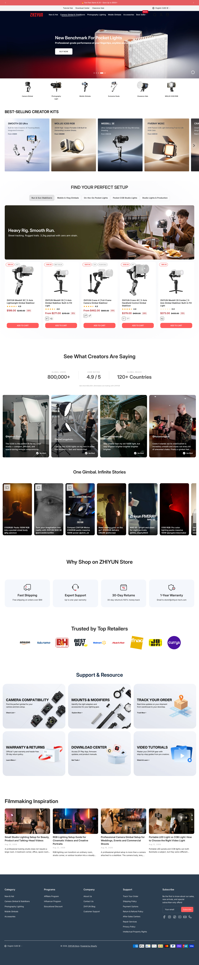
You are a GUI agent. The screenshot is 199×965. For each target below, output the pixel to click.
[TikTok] (174, 917)
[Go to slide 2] (96, 73)
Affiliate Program (51, 896)
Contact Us (88, 901)
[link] (25, 643)
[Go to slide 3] (98, 73)
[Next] (194, 3)
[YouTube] (179, 917)
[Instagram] (169, 917)
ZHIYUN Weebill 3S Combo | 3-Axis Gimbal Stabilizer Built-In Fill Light (176, 303)
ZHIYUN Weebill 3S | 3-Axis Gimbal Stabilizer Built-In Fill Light (58, 303)
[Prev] (5, 3)
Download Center (82, 8)
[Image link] (27, 90)
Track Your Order (130, 896)
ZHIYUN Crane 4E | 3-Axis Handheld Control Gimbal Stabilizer (134, 303)
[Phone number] (190, 917)
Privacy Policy (129, 926)
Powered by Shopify (88, 946)
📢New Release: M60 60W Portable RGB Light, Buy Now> (80, 3)
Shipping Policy (130, 901)
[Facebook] (164, 917)
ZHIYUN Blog (89, 906)
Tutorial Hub (68, 8)
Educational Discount (53, 906)
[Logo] (36, 15)
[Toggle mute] (27, 531)
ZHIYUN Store (73, 946)
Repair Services (130, 921)
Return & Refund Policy (133, 911)
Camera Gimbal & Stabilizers (17, 901)
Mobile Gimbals (11, 911)
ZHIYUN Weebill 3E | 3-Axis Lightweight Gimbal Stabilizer (21, 301)
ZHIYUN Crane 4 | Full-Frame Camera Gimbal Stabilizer (97, 301)
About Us (88, 896)
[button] (161, 8)
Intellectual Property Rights (135, 931)
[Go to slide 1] (94, 73)
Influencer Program (52, 901)
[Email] (185, 917)
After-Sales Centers (131, 916)
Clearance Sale (98, 8)
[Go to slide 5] (103, 73)
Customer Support (92, 911)
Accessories (10, 916)
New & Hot (9, 896)
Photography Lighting (14, 906)
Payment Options (130, 906)
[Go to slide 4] (100, 73)
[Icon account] (161, 14)
